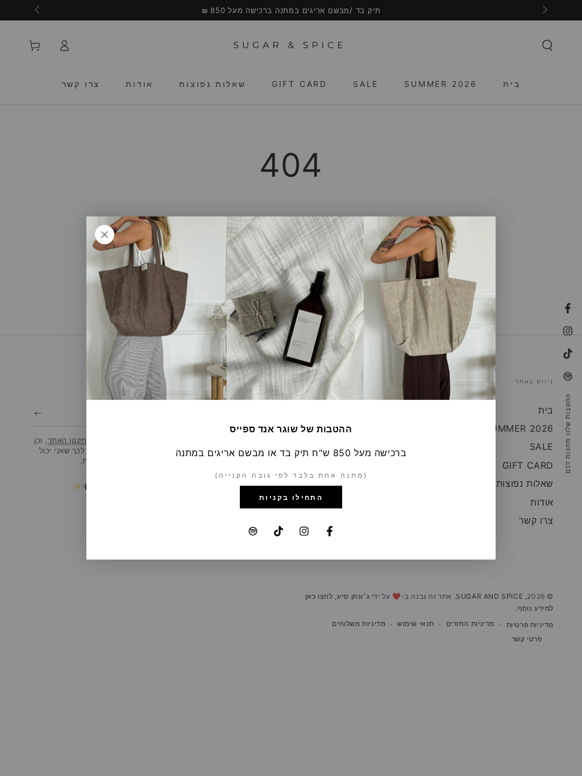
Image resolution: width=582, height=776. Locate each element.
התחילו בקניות (291, 497)
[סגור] (104, 234)
